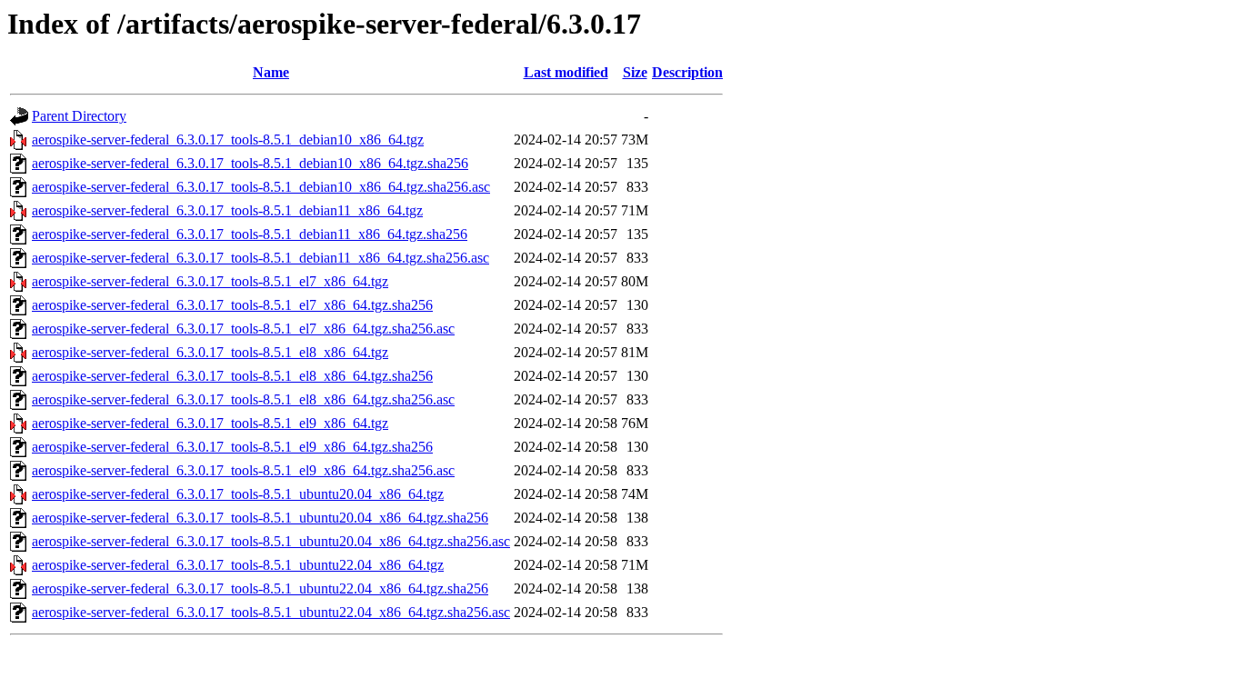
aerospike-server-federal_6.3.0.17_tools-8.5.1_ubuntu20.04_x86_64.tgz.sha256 (260, 517)
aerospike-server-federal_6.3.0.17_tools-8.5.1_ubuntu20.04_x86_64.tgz (238, 494)
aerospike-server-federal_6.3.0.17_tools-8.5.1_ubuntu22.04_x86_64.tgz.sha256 (260, 588)
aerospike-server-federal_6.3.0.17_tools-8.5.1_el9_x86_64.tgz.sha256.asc (243, 470)
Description (687, 72)
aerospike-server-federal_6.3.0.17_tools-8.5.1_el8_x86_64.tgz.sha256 (232, 376)
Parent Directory (79, 116)
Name (271, 72)
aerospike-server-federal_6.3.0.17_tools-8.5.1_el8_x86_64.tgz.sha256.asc (243, 399)
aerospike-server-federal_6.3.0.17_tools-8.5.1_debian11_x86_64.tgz (227, 210)
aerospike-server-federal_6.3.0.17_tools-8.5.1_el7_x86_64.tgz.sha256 (232, 305)
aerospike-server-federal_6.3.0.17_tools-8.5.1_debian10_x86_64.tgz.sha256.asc (261, 186)
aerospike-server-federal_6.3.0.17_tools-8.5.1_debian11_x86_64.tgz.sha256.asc (260, 257)
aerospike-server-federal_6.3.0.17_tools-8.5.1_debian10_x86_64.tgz (228, 139)
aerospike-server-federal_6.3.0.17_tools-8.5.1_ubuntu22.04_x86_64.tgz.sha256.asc (271, 612)
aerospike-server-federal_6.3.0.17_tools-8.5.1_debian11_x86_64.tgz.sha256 (249, 234)
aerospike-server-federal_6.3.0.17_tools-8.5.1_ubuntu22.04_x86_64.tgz (238, 565)
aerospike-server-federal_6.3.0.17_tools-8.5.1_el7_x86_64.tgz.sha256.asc (243, 328)
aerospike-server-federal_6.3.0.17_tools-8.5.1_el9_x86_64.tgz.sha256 (232, 446)
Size (635, 72)
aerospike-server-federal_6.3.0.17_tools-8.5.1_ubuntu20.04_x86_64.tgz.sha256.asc (271, 541)
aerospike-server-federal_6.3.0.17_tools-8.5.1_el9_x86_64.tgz (210, 423)
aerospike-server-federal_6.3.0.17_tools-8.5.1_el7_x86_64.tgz (210, 281)
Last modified (566, 72)
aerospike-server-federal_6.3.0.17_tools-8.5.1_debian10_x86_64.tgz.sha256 (250, 163)
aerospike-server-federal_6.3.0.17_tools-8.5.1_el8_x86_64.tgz (210, 352)
